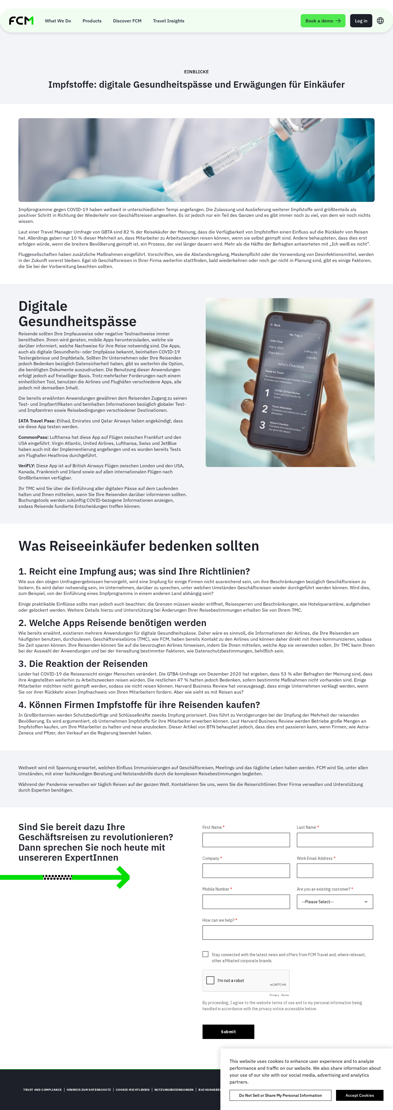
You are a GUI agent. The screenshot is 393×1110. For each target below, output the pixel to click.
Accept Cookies (360, 1095)
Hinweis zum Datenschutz (89, 1090)
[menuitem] (58, 20)
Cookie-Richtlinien (133, 1090)
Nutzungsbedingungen (174, 1090)
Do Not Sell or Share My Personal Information (280, 1095)
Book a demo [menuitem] (319, 21)
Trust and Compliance (42, 1090)
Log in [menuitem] (361, 21)
